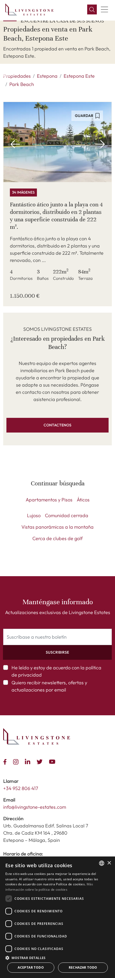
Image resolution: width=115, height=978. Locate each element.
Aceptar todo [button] (31, 967)
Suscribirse (57, 652)
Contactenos (57, 425)
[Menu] (104, 9)
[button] (92, 10)
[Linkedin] (28, 761)
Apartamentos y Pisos (49, 500)
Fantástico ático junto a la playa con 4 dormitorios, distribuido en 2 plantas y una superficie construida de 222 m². (56, 215)
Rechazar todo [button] (83, 967)
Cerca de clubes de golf (57, 538)
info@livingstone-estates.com (34, 807)
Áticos (83, 500)
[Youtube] (53, 761)
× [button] (109, 863)
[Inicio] (29, 9)
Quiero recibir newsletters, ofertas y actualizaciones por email (49, 686)
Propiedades (17, 76)
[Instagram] (17, 761)
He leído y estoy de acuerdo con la (56, 671)
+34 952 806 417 (20, 788)
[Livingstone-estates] (36, 736)
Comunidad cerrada (66, 515)
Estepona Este (79, 76)
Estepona (47, 76)
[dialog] (57, 917)
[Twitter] (41, 761)
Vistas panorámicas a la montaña (57, 527)
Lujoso (34, 515)
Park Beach (21, 84)
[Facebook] (6, 761)
